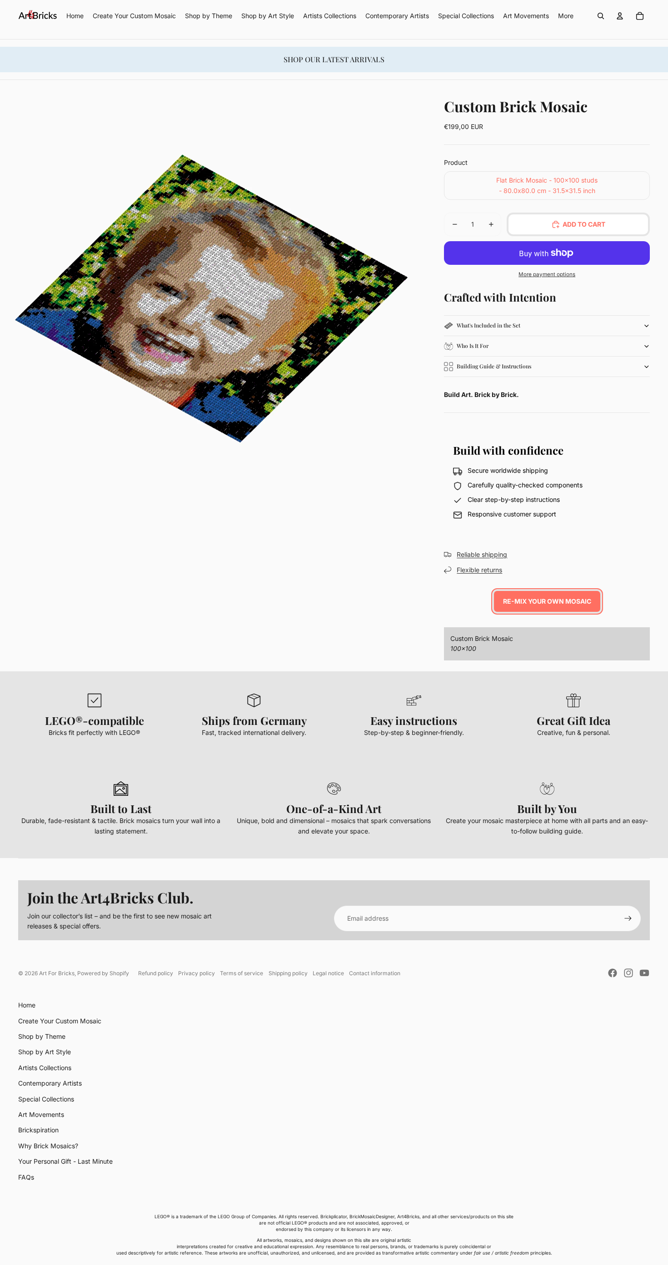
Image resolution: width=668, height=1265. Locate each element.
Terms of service (241, 973)
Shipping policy (288, 973)
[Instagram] (628, 972)
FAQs (26, 1177)
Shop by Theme (41, 1036)
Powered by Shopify (103, 973)
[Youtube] (644, 972)
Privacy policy (196, 973)
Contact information (374, 973)
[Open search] (601, 16)
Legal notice (328, 973)
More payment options (546, 274)
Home (26, 1005)
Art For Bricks (57, 973)
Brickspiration (38, 1130)
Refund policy (155, 973)
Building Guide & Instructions (494, 366)
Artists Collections (44, 1068)
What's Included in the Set (488, 325)
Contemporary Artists (50, 1083)
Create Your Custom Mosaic (59, 1021)
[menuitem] (565, 16)
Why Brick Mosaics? (48, 1146)
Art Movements (41, 1114)
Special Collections (46, 1099)
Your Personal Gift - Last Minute (65, 1161)
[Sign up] (628, 918)
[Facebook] (612, 972)
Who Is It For (473, 345)
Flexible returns (479, 570)
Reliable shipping (482, 554)
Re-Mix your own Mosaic (547, 601)
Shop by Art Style (44, 1052)
